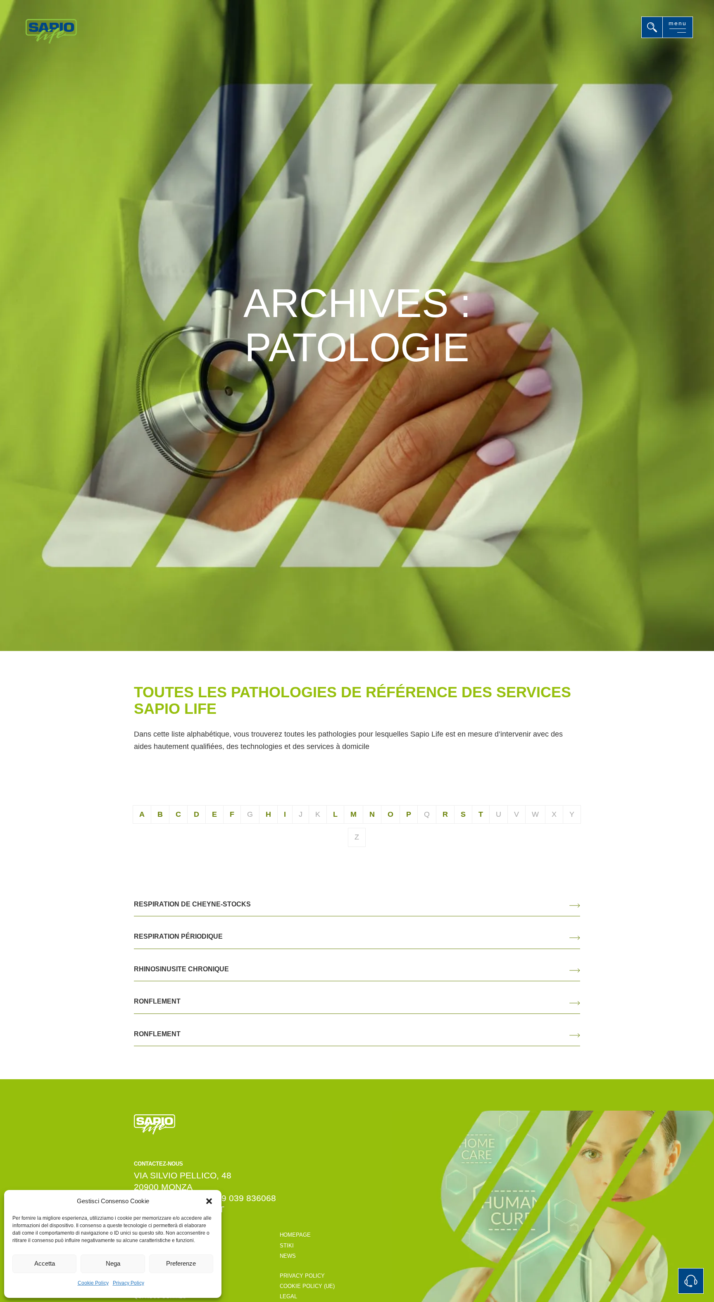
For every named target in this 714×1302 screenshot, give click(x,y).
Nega (113, 1263)
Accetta (44, 1263)
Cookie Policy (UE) (307, 1286)
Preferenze (181, 1263)
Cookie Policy (93, 1283)
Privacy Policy (128, 1283)
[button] (209, 1201)
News (288, 1256)
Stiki (287, 1245)
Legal (288, 1296)
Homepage (295, 1235)
